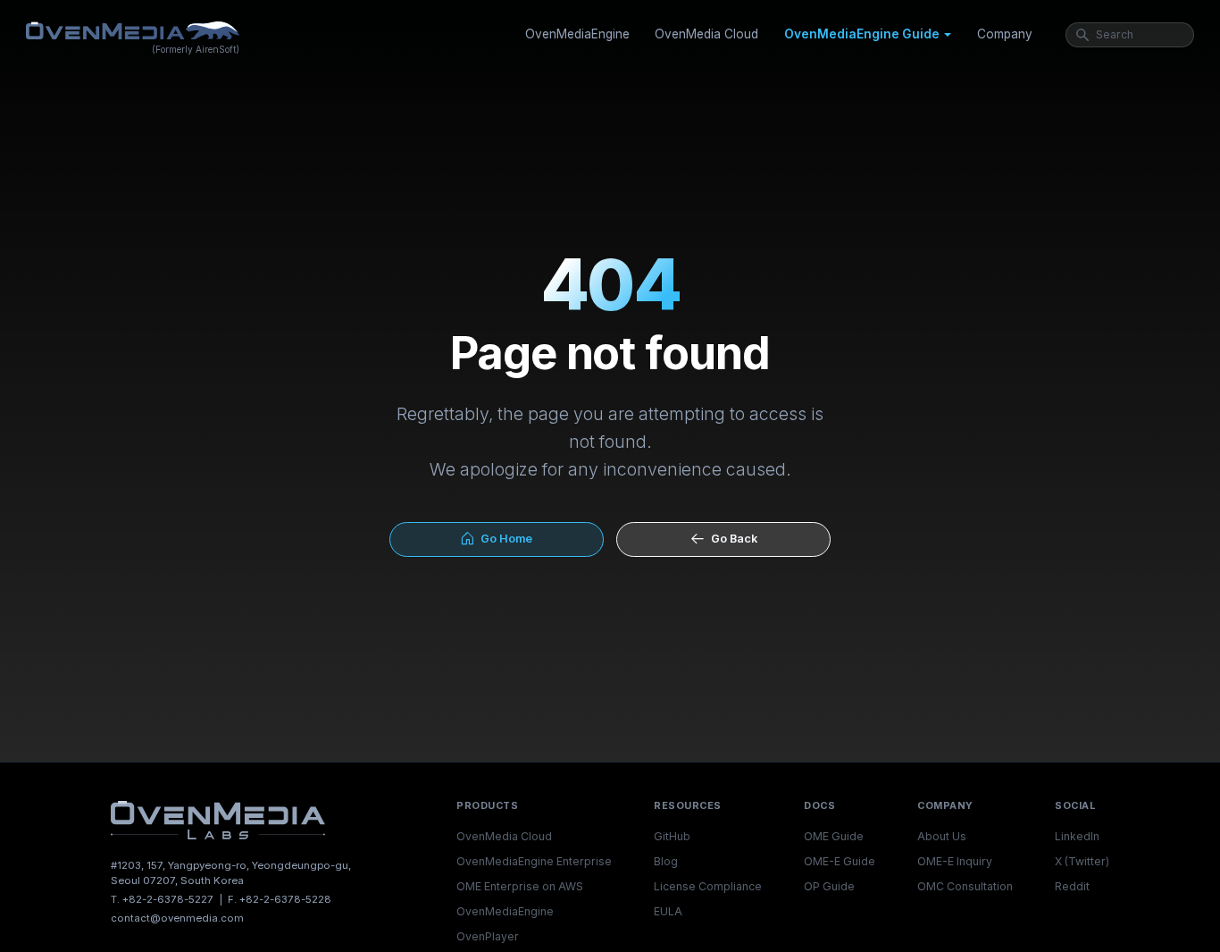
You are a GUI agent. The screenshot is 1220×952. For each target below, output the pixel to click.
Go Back (731, 538)
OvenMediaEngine (577, 34)
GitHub (672, 836)
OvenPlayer (487, 936)
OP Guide (829, 886)
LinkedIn (1077, 836)
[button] (867, 35)
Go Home (503, 538)
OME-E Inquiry (954, 861)
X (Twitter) (1082, 861)
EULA (668, 911)
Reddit (1072, 886)
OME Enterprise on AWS (519, 886)
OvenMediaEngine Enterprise (534, 861)
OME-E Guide (839, 861)
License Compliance (708, 886)
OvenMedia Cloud (706, 34)
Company (1004, 34)
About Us (941, 836)
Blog (666, 861)
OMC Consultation (965, 886)
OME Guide (834, 836)
